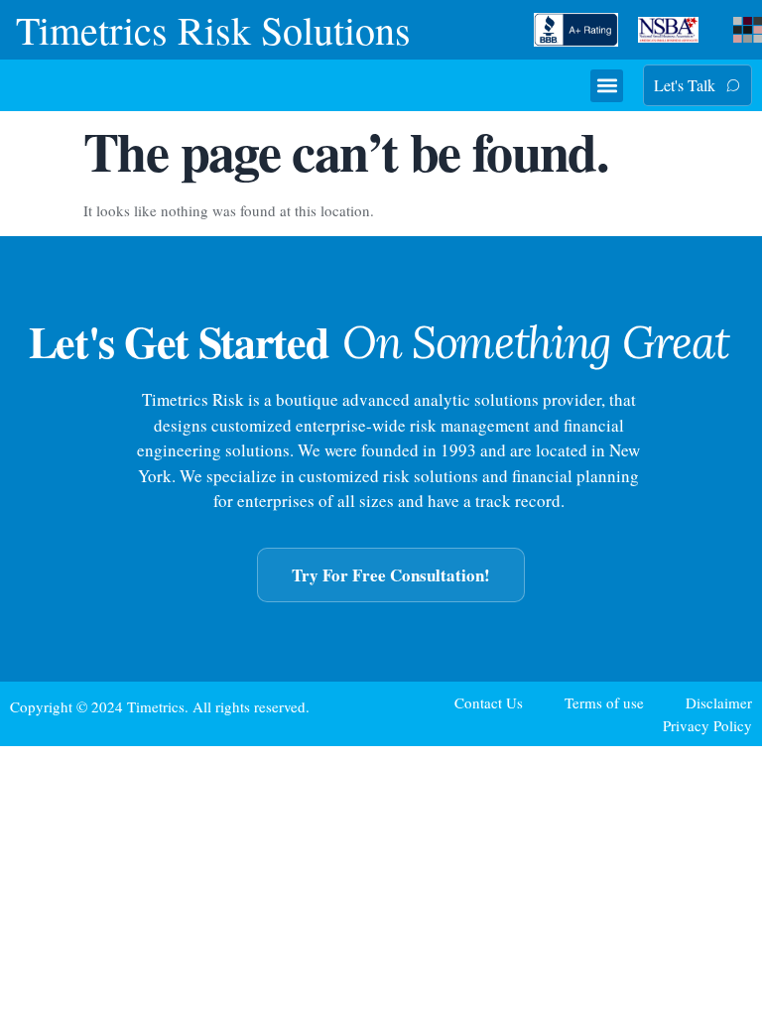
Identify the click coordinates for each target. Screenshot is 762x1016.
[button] (606, 85)
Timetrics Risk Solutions (213, 29)
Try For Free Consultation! (391, 575)
